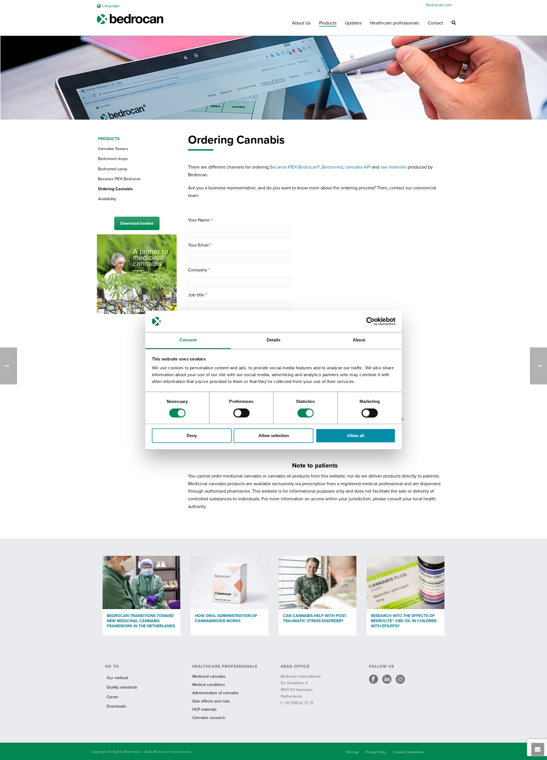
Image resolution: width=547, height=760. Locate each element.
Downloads (116, 706)
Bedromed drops (113, 158)
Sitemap (352, 752)
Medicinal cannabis (209, 676)
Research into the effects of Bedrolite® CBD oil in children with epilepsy (403, 620)
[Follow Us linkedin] (386, 680)
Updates (353, 23)
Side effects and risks (211, 701)
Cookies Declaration (408, 752)
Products (327, 23)
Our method (117, 677)
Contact (435, 23)
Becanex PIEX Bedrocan (293, 167)
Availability (107, 198)
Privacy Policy (376, 752)
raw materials (393, 167)
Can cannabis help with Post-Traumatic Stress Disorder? (315, 618)
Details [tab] (274, 340)
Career (113, 697)
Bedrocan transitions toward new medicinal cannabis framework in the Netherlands (141, 620)
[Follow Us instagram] (400, 680)
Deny (192, 435)
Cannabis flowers (113, 148)
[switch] (241, 412)
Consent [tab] (188, 340)
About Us (301, 23)
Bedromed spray (112, 169)
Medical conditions (208, 684)
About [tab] (359, 340)
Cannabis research (208, 717)
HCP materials (204, 709)
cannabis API (358, 167)
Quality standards (122, 687)
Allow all (355, 435)
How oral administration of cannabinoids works (226, 618)
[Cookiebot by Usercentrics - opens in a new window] (370, 321)
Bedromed (332, 167)
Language (111, 5)
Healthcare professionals (394, 23)
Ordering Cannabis (115, 189)
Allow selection (273, 435)
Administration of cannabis (215, 693)
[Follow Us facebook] (373, 680)
